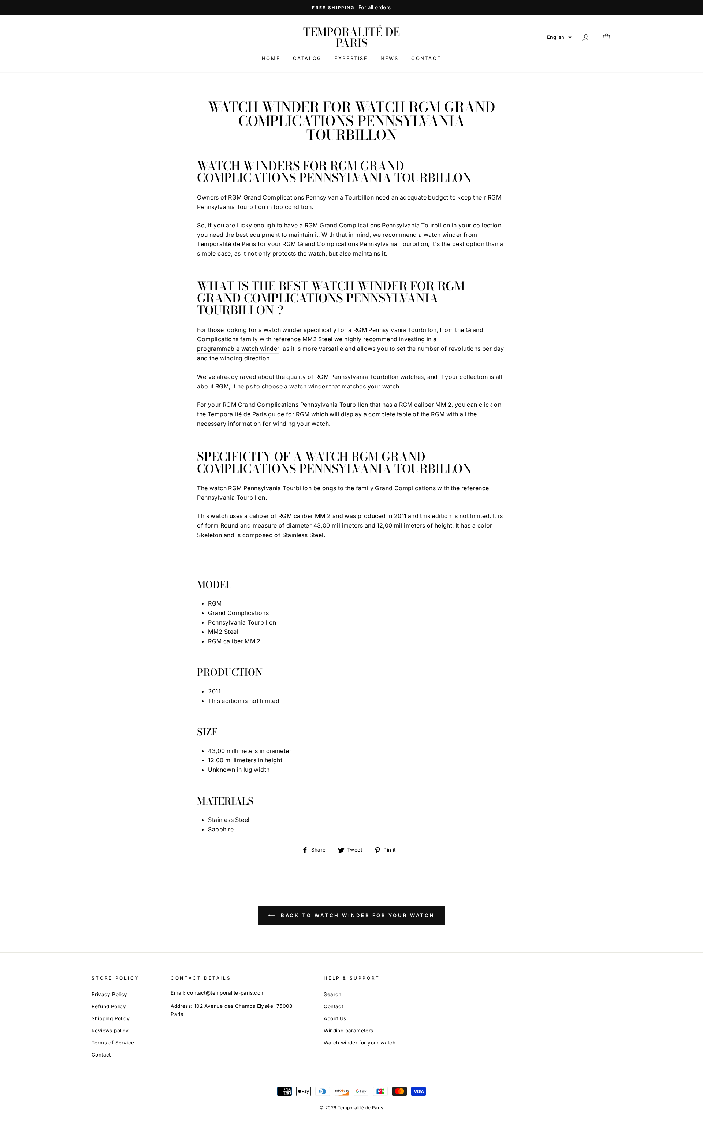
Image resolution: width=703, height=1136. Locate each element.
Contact (426, 58)
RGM (302, 414)
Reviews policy (110, 1030)
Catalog (307, 58)
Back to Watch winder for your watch (356, 915)
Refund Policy (109, 1006)
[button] (559, 37)
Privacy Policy (109, 994)
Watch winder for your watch (359, 1043)
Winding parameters (348, 1030)
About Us (335, 1018)
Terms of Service (113, 1043)
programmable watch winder (238, 348)
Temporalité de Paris (351, 37)
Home (271, 58)
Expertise (351, 58)
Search (332, 994)
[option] (351, 8)
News (389, 58)
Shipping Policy (111, 1018)
